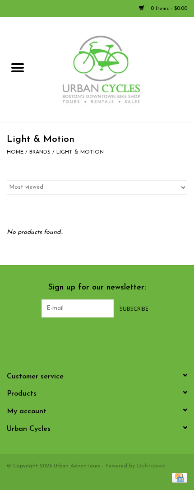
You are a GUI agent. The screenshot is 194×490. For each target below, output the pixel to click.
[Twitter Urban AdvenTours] (89, 336)
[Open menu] (17, 67)
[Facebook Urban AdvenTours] (72, 336)
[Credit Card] (178, 477)
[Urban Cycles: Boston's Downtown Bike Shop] (114, 69)
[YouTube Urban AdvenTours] (105, 336)
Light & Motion (80, 152)
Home (15, 152)
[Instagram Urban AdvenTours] (121, 336)
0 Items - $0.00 (168, 8)
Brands (40, 152)
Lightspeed (151, 466)
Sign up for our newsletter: (97, 288)
